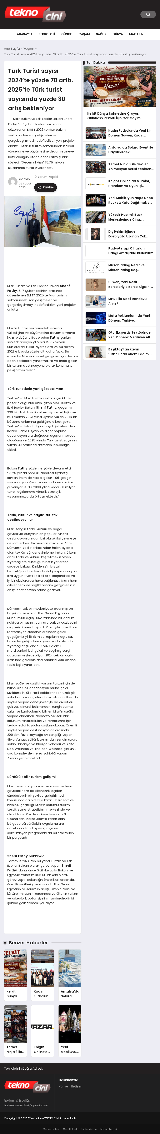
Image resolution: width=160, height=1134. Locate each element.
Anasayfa (24, 34)
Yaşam (84, 34)
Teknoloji (47, 34)
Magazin (136, 34)
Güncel (67, 34)
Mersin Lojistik (108, 1129)
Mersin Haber (51, 1129)
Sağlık (101, 34)
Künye (63, 1086)
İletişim (76, 1086)
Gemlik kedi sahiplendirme (80, 1129)
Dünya (118, 34)
